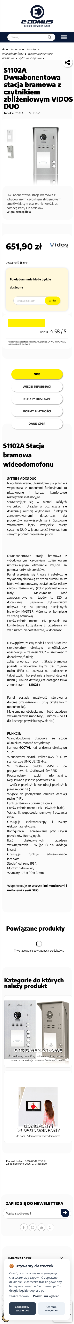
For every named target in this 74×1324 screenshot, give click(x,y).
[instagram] (32, 1227)
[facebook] (24, 1227)
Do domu (15, 49)
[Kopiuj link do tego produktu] (67, 62)
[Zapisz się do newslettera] (65, 1213)
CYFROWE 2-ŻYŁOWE (30, 58)
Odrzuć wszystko (51, 1308)
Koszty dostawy (37, 399)
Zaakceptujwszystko (22, 1308)
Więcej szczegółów (19, 211)
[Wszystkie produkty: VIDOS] (59, 245)
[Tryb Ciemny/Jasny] (50, 1227)
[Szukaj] (49, 37)
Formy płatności (37, 411)
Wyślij (53, 300)
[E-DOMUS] (37, 16)
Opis (37, 374)
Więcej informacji (37, 386)
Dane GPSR (37, 423)
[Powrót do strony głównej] (3, 49)
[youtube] (41, 1227)
